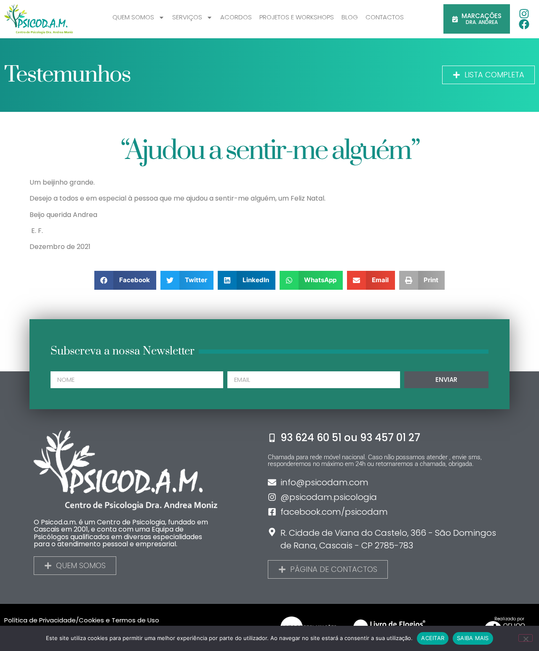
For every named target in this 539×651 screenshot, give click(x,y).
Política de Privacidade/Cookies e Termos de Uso (81, 620)
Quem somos (133, 17)
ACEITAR (432, 638)
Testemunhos (67, 75)
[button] (125, 280)
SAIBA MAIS (473, 638)
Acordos (236, 17)
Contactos (385, 17)
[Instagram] (524, 13)
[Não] (525, 638)
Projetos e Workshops (296, 17)
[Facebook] (524, 24)
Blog (350, 17)
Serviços (187, 17)
